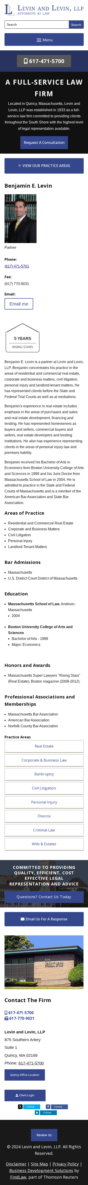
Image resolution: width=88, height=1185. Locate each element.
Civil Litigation (44, 788)
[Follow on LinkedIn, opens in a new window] (37, 1112)
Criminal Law (44, 830)
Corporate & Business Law (44, 760)
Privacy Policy (66, 1164)
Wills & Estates (44, 843)
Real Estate (44, 746)
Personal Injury (44, 802)
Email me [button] (18, 303)
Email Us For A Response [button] (46, 919)
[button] (44, 40)
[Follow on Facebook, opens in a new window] (48, 1106)
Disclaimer (16, 1164)
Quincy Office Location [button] (24, 1075)
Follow (31, 1106)
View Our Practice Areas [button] (46, 165)
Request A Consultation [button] (44, 142)
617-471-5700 (46, 61)
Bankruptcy (44, 774)
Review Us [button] (44, 1135)
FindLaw (18, 1177)
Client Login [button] (26, 1095)
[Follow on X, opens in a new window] (20, 1106)
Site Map (39, 1164)
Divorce (44, 816)
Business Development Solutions (41, 1170)
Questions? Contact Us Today (44, 896)
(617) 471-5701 (17, 266)
